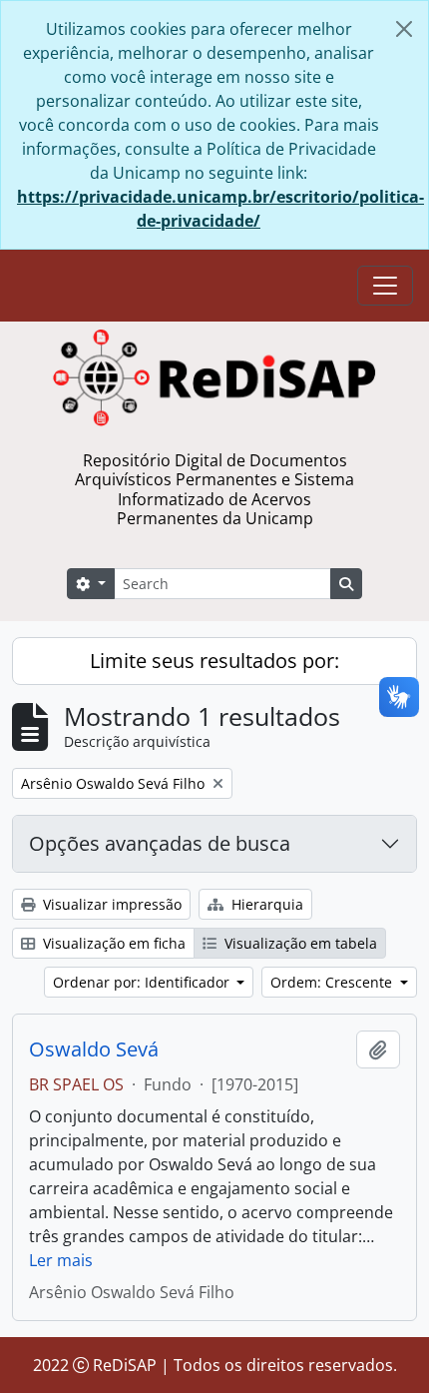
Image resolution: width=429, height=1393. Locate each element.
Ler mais (61, 1260)
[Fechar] (404, 29)
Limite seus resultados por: (214, 660)
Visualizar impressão (110, 904)
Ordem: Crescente (333, 982)
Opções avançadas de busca (159, 843)
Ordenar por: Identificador (143, 982)
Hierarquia (265, 904)
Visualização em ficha (112, 943)
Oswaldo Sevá (94, 1049)
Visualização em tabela (298, 943)
